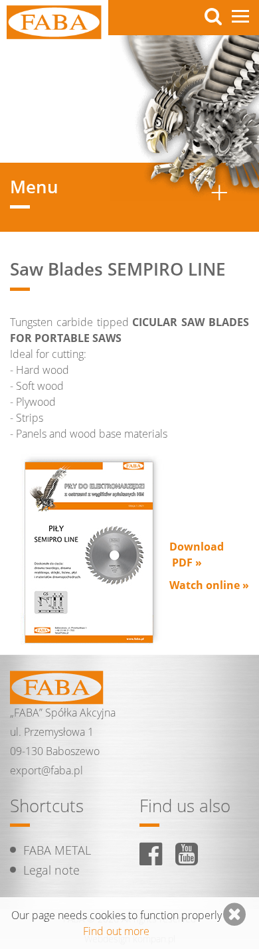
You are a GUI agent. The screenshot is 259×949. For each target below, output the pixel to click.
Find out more (116, 931)
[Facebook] (150, 853)
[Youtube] (186, 853)
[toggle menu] (240, 16)
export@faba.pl (46, 770)
